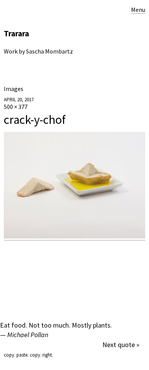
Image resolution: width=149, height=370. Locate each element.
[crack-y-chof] (74, 236)
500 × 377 (16, 106)
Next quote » (120, 344)
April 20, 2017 (19, 99)
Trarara (16, 33)
